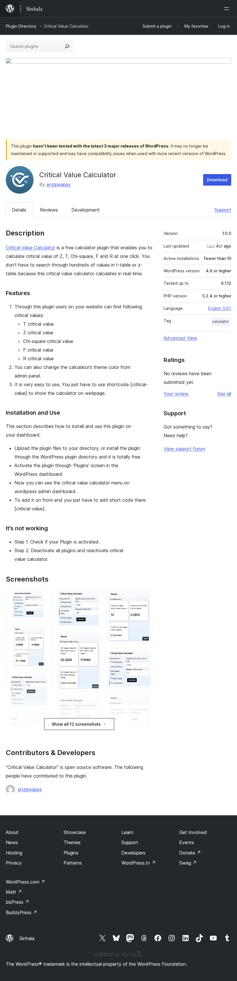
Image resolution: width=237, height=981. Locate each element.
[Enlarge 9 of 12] (144, 656)
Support (222, 210)
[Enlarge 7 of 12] (94, 703)
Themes (72, 842)
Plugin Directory (21, 26)
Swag (188, 863)
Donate (190, 853)
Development (85, 210)
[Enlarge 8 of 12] (144, 597)
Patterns (73, 863)
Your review (176, 394)
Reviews (49, 210)
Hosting (14, 853)
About (12, 832)
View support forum (184, 449)
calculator (220, 321)
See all (224, 394)
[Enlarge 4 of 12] (44, 722)
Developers (133, 853)
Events (186, 842)
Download (217, 179)
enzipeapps (59, 184)
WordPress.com (25, 882)
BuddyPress (21, 912)
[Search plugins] (67, 46)
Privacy (14, 863)
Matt (14, 892)
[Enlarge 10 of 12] (144, 700)
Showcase (75, 832)
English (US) (219, 308)
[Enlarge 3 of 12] (44, 680)
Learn (127, 832)
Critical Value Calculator (30, 247)
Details (19, 210)
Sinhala (26, 938)
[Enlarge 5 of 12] (94, 597)
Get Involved (193, 832)
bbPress (17, 902)
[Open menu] (228, 8)
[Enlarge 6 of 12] (94, 640)
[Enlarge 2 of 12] (44, 634)
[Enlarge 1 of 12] (44, 597)
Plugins (71, 853)
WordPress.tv (138, 863)
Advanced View (180, 338)
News (12, 842)
